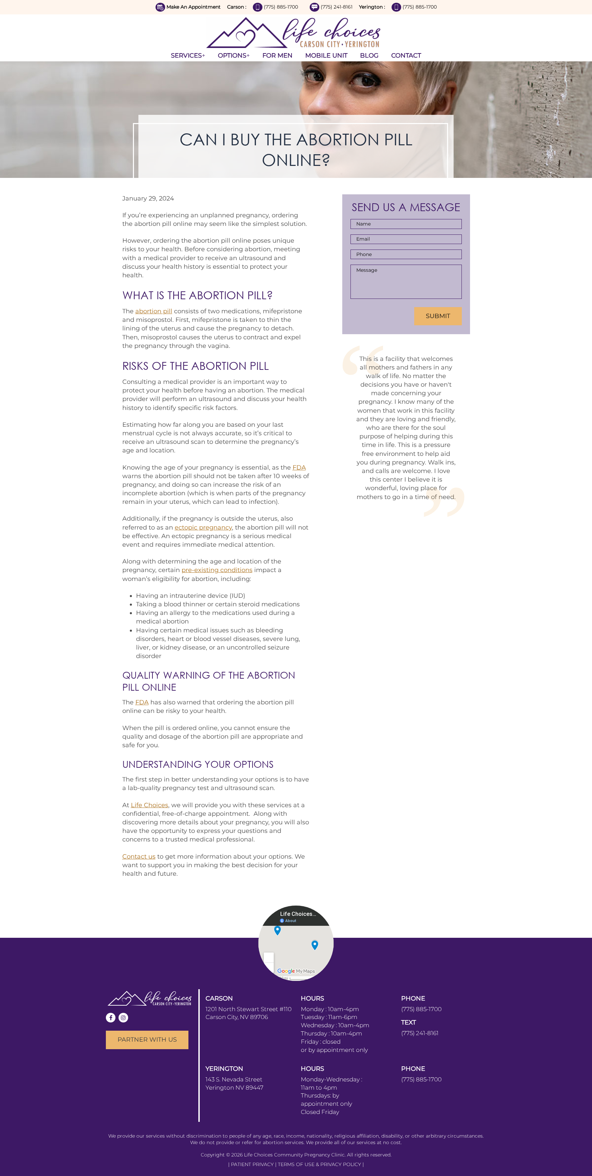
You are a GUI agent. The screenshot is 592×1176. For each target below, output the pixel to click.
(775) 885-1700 (281, 7)
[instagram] (123, 1017)
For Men (277, 55)
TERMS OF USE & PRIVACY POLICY (320, 1164)
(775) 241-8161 (337, 7)
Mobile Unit (326, 55)
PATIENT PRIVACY (253, 1164)
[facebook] (110, 1017)
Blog (369, 55)
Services (186, 55)
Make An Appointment (193, 7)
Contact (406, 55)
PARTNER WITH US (147, 1039)
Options (232, 55)
